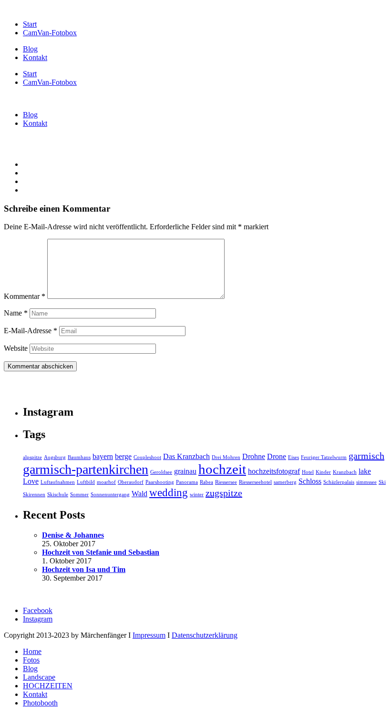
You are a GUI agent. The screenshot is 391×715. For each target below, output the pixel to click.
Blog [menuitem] (30, 668)
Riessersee (226, 482)
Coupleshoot (147, 457)
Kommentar (24, 296)
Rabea (206, 482)
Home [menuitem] (32, 651)
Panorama (187, 482)
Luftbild (86, 482)
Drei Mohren (226, 457)
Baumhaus (79, 457)
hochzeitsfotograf (274, 471)
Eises (293, 457)
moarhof (106, 482)
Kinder (323, 472)
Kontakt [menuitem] (35, 694)
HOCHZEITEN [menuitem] (47, 686)
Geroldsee (161, 472)
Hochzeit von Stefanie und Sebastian (100, 552)
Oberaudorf (131, 482)
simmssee (366, 482)
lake (365, 471)
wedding (168, 492)
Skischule (57, 494)
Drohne (253, 456)
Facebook (37, 610)
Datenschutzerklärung (204, 635)
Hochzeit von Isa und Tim (83, 569)
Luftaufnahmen (58, 482)
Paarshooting (159, 482)
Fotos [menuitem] (31, 660)
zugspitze (224, 493)
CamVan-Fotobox (50, 33)
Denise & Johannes (73, 535)
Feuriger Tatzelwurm (324, 457)
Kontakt (35, 57)
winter (197, 494)
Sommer (79, 494)
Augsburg (55, 457)
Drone (276, 456)
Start (30, 24)
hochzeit (222, 469)
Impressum (149, 635)
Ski (382, 482)
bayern (103, 456)
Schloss (309, 481)
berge (123, 456)
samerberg (285, 482)
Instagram (37, 619)
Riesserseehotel (255, 482)
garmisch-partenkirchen (85, 469)
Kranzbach (345, 472)
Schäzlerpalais (338, 482)
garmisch (366, 455)
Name (16, 313)
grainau (185, 471)
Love (31, 481)
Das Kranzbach (186, 456)
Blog (30, 49)
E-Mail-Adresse (30, 331)
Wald (139, 494)
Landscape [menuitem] (39, 677)
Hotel (308, 472)
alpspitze (32, 457)
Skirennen (34, 494)
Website (16, 348)
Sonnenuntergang (110, 494)
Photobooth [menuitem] (40, 703)
